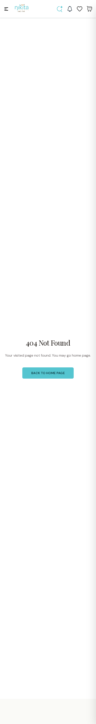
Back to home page (48, 373)
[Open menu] (6, 9)
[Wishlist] (79, 9)
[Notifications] (70, 9)
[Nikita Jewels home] (21, 8)
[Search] (60, 9)
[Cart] (89, 9)
